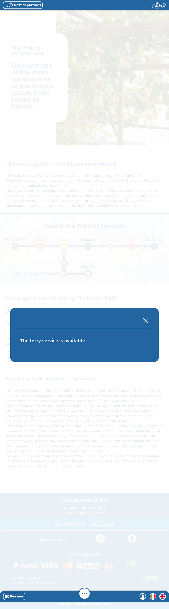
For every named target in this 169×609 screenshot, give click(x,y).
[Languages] (153, 596)
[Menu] (84, 593)
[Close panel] (145, 321)
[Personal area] (143, 596)
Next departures (27, 5)
